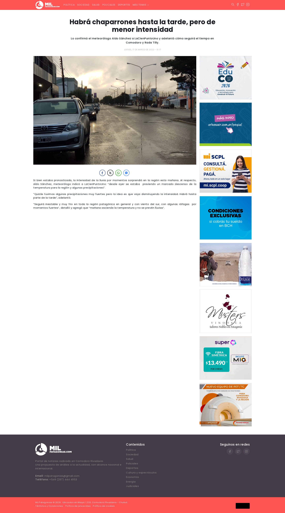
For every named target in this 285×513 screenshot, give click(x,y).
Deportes (124, 4)
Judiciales (132, 486)
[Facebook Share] (102, 173)
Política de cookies (104, 506)
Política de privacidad (78, 506)
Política (69, 4)
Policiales (108, 4)
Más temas (139, 4)
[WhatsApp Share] (118, 173)
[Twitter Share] (110, 173)
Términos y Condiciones (49, 506)
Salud (96, 4)
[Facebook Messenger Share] (126, 173)
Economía (132, 477)
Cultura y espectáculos (141, 472)
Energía (131, 481)
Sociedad (83, 4)
